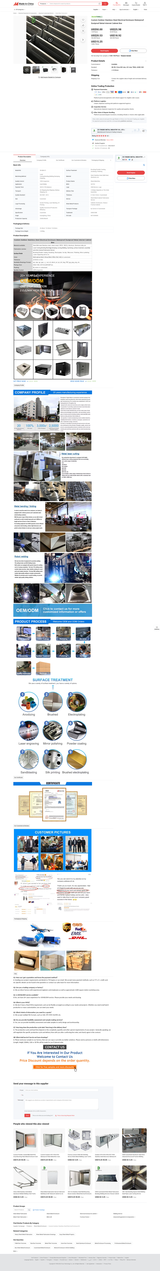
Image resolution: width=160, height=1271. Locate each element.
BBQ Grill (49, 1217)
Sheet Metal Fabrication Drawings (46, 1234)
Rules (145, 9)
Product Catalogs (39, 1210)
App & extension (124, 9)
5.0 (123, 160)
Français (56, 1259)
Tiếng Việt (122, 1259)
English (37, 1259)
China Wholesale (72, 1257)
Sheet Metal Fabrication (61, 13)
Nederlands (83, 1259)
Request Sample (126, 56)
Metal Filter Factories (51, 1243)
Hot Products (34, 1257)
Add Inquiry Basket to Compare (51, 77)
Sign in (145, 5)
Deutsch (77, 1259)
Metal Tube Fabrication (19, 1217)
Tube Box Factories (35, 1243)
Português (49, 1259)
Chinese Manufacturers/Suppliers (58, 1257)
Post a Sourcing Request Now (64, 1115)
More (15, 1251)
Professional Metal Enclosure (123, 1243)
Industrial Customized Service (46, 13)
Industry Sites (92, 1257)
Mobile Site (120, 1257)
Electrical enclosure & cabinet (88, 1213)
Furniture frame (84, 1217)
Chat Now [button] (134, 51)
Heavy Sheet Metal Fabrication (23, 1234)
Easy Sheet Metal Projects (66, 1234)
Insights (127, 1257)
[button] (107, 160)
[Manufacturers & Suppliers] (23, 4)
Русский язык (63, 1259)
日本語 (100, 1259)
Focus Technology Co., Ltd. (68, 1263)
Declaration (99, 1263)
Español (43, 1259)
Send (27, 1115)
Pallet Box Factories (20, 1243)
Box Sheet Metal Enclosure (22, 1248)
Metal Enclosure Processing (103, 1243)
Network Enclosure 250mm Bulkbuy (64, 1248)
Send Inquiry (104, 51)
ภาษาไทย (110, 1259)
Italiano (71, 1259)
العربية (89, 1259)
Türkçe (116, 1259)
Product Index (112, 1257)
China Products (44, 1257)
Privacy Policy (107, 1263)
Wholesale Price (83, 1257)
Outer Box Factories (66, 1243)
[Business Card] (144, 165)
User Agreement (90, 1263)
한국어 (95, 1259)
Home (14, 13)
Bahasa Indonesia (131, 1259)
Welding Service (117, 1213)
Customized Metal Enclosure (42, 1248)
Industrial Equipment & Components (27, 13)
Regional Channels (102, 1257)
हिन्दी (105, 1259)
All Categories (20, 9)
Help (113, 9)
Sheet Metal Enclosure (53, 1213)
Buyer (104, 9)
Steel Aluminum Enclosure (83, 1243)
